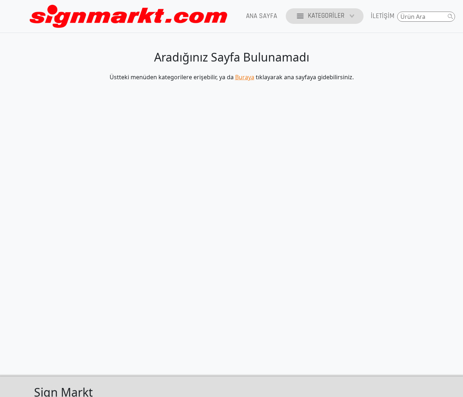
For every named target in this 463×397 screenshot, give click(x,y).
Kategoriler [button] (326, 15)
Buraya (244, 77)
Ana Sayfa (261, 16)
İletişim (382, 16)
